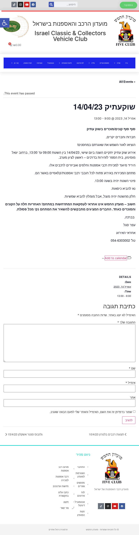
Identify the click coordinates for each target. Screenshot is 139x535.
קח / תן (16, 63)
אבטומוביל (50, 63)
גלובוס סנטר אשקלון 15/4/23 (25, 434)
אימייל (130, 382)
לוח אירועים (80, 63)
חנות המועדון (28, 63)
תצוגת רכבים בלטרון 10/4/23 (107, 434)
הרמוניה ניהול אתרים (58, 529)
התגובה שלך (126, 322)
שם (132, 368)
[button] (4, 23)
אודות (118, 63)
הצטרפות (39, 63)
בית (126, 63)
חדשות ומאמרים (67, 63)
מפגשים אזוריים (104, 63)
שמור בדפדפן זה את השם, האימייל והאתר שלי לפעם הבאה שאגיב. (91, 411)
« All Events (127, 81)
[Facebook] (33, 4)
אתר (132, 397)
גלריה (93, 63)
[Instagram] (20, 4)
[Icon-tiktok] (14, 4)
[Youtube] (27, 4)
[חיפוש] (51, 4)
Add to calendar (116, 258)
